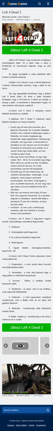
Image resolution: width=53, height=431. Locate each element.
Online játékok (21, 425)
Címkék (31, 425)
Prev (6, 345)
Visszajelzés (41, 425)
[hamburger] (3, 4)
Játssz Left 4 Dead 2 (26, 50)
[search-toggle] (39, 3)
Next (47, 345)
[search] (48, 410)
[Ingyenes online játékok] (17, 4)
